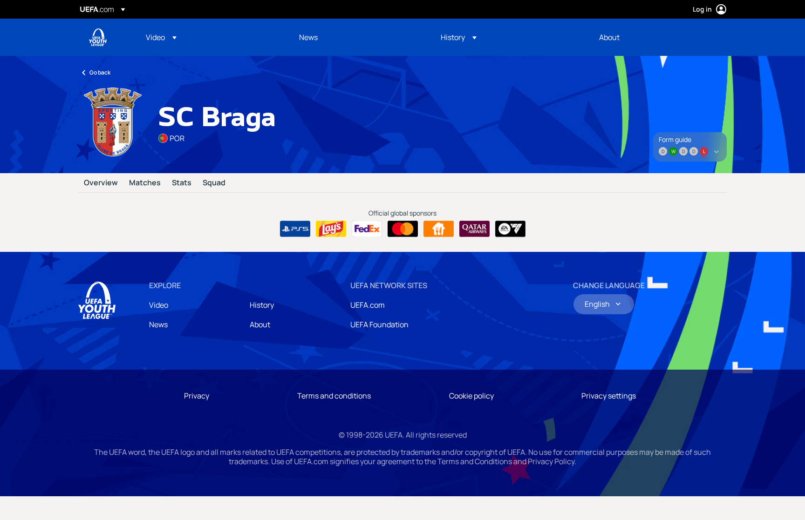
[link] (308, 37)
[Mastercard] (403, 229)
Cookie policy (471, 396)
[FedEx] (367, 229)
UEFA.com (367, 305)
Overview (101, 183)
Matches (145, 183)
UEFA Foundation (379, 324)
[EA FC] (510, 229)
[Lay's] (331, 229)
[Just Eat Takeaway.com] (438, 229)
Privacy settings (608, 396)
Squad (214, 183)
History (262, 305)
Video (158, 305)
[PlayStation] (295, 229)
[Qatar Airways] (474, 229)
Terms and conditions (334, 396)
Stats (181, 183)
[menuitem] (211, 37)
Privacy (196, 396)
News (158, 324)
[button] (161, 37)
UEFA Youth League (97, 37)
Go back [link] (99, 72)
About (260, 324)
